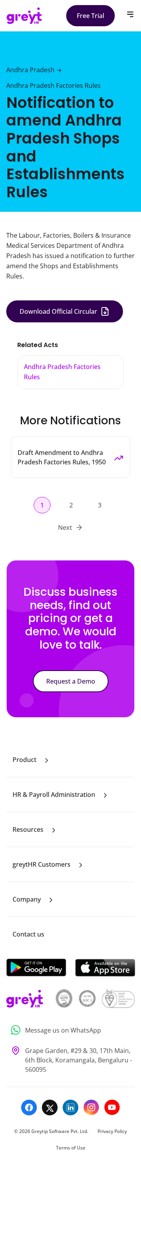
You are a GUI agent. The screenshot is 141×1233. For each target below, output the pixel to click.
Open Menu (130, 14)
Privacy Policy (112, 1131)
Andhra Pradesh (30, 69)
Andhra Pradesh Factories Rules (53, 85)
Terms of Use (70, 1147)
